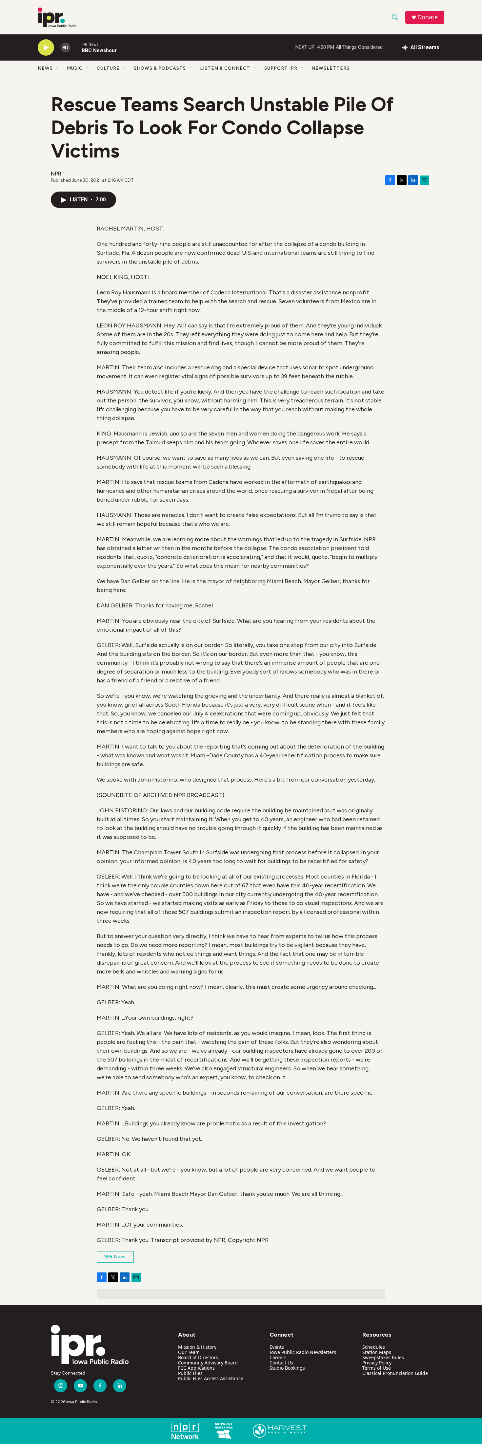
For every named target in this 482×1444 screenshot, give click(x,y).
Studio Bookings (287, 1368)
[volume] (65, 47)
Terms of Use (376, 1368)
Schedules (373, 1347)
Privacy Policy (377, 1363)
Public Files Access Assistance (210, 1378)
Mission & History (197, 1347)
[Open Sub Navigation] (57, 68)
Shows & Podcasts (160, 68)
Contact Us (281, 1363)
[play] (46, 47)
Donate (427, 17)
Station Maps (376, 1352)
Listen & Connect (225, 68)
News (45, 68)
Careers (278, 1357)
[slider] (76, 47)
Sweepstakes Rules (383, 1357)
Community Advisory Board (208, 1363)
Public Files (190, 1373)
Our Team (189, 1352)
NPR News (115, 1256)
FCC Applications (196, 1368)
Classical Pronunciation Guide (395, 1373)
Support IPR (280, 68)
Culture (108, 68)
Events (277, 1347)
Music (75, 68)
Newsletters (330, 68)
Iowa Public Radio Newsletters (303, 1352)
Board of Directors (198, 1357)
